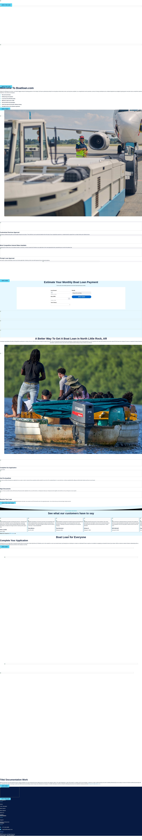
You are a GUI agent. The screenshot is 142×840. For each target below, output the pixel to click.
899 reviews (11, 533)
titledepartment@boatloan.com (94, 783)
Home (103, 2)
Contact (140, 2)
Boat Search (119, 2)
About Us (134, 2)
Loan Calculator (110, 2)
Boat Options (127, 2)
